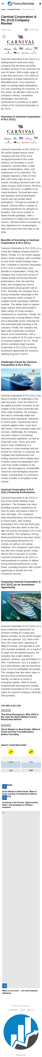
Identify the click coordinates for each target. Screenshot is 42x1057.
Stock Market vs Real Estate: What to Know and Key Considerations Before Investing (20, 732)
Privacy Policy (12, 1010)
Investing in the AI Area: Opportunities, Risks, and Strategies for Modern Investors (20, 804)
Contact (22, 1010)
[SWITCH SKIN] (40, 4)
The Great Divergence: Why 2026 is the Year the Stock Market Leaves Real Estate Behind (20, 717)
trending (6, 710)
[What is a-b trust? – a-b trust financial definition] (21, 899)
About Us (30, 1010)
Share (4, 36)
